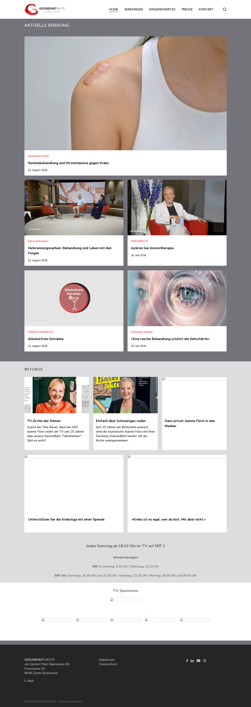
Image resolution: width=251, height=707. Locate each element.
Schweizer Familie (142, 332)
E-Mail (29, 681)
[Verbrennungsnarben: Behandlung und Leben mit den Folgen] (73, 223)
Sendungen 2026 (38, 156)
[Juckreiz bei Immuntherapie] (177, 220)
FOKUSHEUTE (139, 241)
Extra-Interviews (38, 241)
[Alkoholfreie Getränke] (73, 310)
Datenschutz (108, 664)
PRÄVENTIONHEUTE (40, 332)
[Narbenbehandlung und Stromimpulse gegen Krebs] (125, 106)
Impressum (106, 660)
